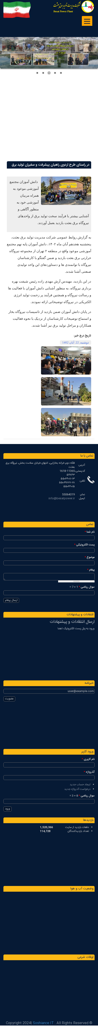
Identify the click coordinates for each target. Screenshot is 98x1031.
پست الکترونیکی (84, 545)
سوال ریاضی (87, 587)
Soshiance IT (43, 1023)
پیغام (91, 570)
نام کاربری (88, 759)
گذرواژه (89, 772)
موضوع (90, 557)
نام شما (90, 532)
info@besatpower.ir (62, 498)
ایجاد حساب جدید (80, 784)
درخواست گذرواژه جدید (77, 789)
